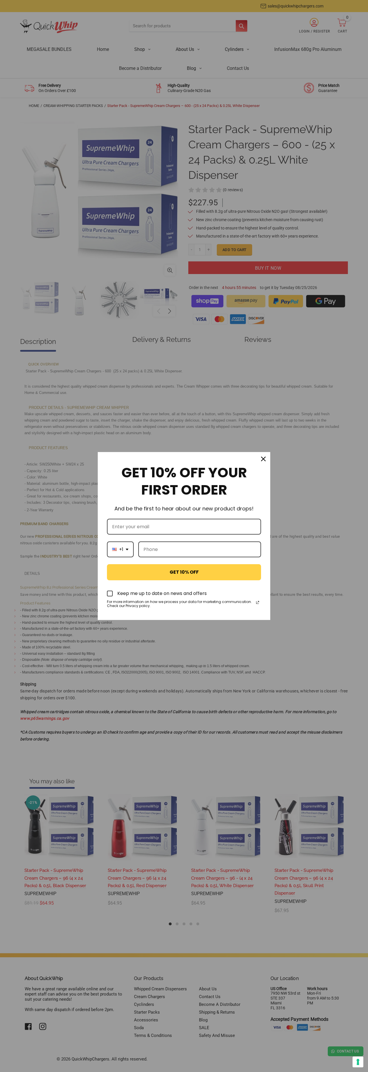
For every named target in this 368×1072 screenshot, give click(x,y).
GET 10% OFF (184, 572)
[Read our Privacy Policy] (257, 602)
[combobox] (120, 549)
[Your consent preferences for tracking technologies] (357, 1061)
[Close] (263, 459)
